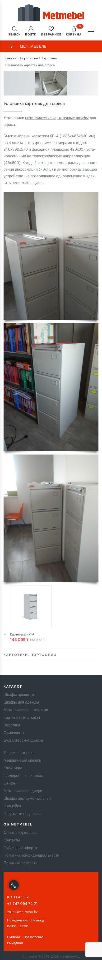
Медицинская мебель (22, 761)
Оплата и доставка (20, 833)
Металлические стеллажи (26, 710)
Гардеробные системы (24, 776)
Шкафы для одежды (21, 703)
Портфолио (44, 655)
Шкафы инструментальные (27, 799)
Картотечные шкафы (22, 718)
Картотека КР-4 (22, 634)
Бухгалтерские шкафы (23, 741)
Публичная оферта (20, 848)
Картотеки (16, 655)
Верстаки (12, 725)
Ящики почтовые (18, 753)
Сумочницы (14, 733)
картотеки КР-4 (45, 136)
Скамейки (12, 806)
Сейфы (10, 783)
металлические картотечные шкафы (57, 118)
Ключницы (13, 768)
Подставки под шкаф (22, 814)
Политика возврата (20, 863)
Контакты (12, 840)
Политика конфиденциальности (31, 856)
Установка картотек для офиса (34, 104)
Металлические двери (23, 791)
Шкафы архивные (19, 695)
